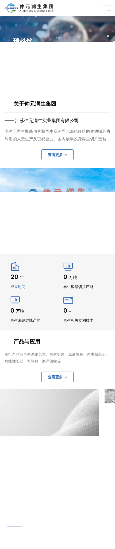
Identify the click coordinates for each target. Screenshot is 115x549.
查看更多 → (29, 66)
